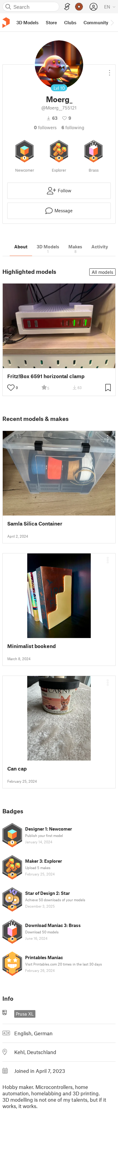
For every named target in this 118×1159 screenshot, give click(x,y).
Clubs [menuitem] (70, 22)
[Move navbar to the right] (112, 22)
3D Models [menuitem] (27, 22)
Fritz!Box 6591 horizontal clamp (45, 376)
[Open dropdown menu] (109, 70)
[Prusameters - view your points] (79, 7)
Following (72, 127)
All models (102, 272)
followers (45, 127)
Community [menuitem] (96, 22)
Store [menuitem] (51, 22)
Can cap (17, 768)
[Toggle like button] (11, 387)
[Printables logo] (6, 22)
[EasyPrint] (67, 7)
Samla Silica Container (34, 523)
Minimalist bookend (31, 646)
